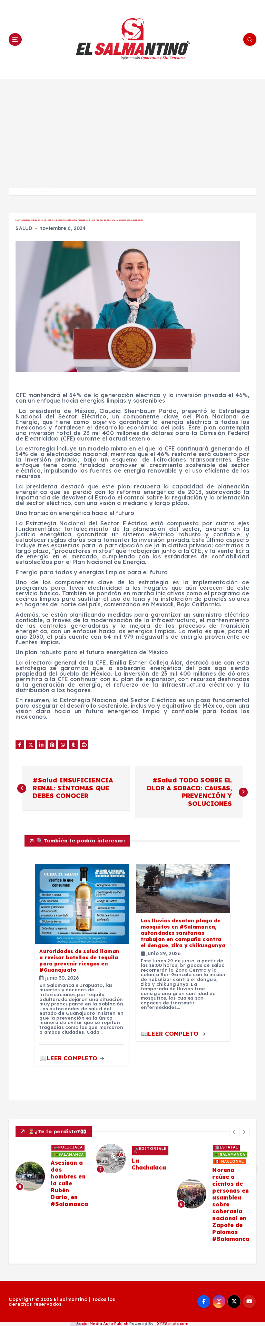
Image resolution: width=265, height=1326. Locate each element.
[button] (234, 1132)
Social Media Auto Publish (102, 1323)
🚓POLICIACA (68, 1147)
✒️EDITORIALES (150, 1150)
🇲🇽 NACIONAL (229, 1161)
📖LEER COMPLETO (69, 1058)
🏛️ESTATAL (226, 1147)
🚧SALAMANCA (68, 1154)
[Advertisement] (132, 130)
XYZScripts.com (173, 1323)
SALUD (24, 228)
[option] (52, 1176)
